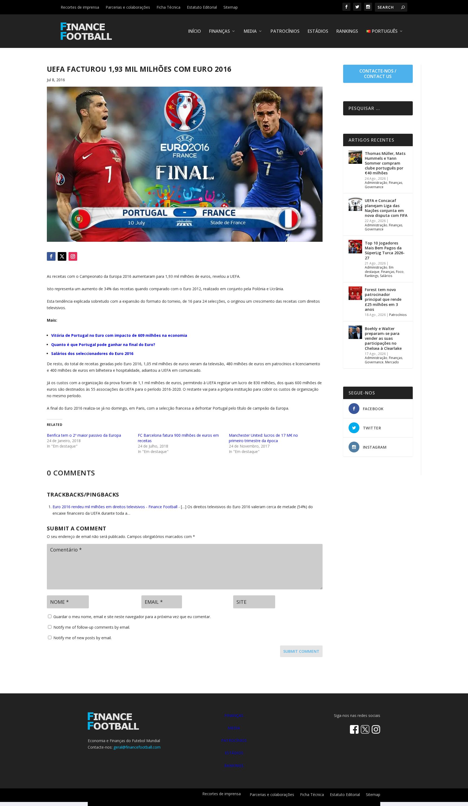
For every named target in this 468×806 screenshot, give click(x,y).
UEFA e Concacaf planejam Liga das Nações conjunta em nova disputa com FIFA (386, 208)
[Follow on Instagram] (73, 256)
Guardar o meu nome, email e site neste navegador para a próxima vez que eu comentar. (132, 616)
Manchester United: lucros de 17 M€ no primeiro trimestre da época (263, 438)
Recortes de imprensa (80, 7)
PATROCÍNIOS (234, 740)
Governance (374, 187)
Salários (386, 275)
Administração (376, 182)
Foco (400, 271)
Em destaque (379, 269)
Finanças (219, 31)
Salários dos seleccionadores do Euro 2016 (92, 353)
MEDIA (234, 727)
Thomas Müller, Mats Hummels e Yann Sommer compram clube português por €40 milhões (385, 163)
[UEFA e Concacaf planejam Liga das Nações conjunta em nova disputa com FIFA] (355, 204)
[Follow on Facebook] (51, 256)
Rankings (347, 31)
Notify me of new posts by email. (82, 637)
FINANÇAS (234, 715)
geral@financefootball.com (137, 747)
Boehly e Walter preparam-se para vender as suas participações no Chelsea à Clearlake (383, 338)
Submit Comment (301, 651)
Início (194, 31)
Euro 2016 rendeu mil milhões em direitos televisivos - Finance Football (115, 506)
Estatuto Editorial (202, 7)
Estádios (318, 31)
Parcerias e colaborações (128, 7)
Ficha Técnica (168, 7)
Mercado (392, 362)
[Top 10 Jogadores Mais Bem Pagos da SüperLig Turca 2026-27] (355, 246)
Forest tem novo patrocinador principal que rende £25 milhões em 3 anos (383, 299)
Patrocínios (285, 31)
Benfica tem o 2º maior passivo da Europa (84, 435)
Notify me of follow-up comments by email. (91, 627)
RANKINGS (233, 765)
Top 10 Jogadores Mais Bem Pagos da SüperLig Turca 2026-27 (385, 250)
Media (250, 31)
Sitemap (230, 7)
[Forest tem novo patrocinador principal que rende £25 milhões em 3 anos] (355, 293)
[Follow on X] (62, 256)
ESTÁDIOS (234, 752)
